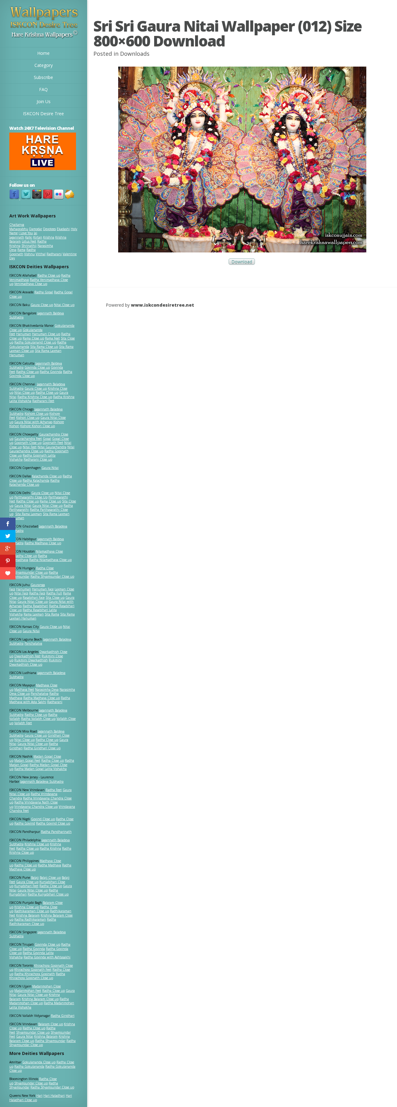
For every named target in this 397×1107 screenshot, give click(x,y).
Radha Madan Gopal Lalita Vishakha (40, 769)
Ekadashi (63, 229)
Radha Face (37, 593)
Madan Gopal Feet (27, 760)
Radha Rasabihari (35, 606)
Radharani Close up (38, 459)
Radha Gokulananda (29, 1066)
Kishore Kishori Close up (37, 426)
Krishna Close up (37, 844)
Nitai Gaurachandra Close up (41, 449)
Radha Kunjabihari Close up (48, 894)
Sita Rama (52, 614)
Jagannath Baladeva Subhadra (37, 675)
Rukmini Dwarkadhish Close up (35, 662)
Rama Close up (33, 338)
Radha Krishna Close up (34, 397)
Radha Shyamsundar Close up (52, 576)
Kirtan (37, 237)
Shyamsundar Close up (31, 572)
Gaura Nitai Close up (47, 505)
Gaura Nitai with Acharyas (33, 422)
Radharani (54, 254)
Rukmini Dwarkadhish (31, 660)
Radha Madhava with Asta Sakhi (39, 700)
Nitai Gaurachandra (52, 447)
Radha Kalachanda (36, 480)
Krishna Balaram (28, 915)
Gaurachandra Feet (28, 438)
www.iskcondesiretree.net (162, 305)
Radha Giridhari (62, 1015)
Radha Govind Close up (53, 823)
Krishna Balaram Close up (40, 999)
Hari (39, 1095)
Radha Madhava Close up (43, 543)
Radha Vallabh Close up (38, 718)
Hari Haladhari (54, 1095)
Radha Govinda (51, 372)
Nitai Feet (30, 447)
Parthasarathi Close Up (30, 497)
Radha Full (54, 593)
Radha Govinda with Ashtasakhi (47, 957)
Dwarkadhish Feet (27, 656)
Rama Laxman (34, 614)
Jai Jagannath (23, 235)
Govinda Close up (37, 367)
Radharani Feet (43, 401)
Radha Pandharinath (56, 831)
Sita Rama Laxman (28, 514)
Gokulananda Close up (39, 1062)
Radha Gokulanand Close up (35, 342)
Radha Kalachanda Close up (34, 482)
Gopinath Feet (52, 442)
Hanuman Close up (46, 334)
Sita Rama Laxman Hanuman (35, 352)
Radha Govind (24, 823)
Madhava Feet (24, 689)
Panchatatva (33, 643)
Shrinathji (29, 245)
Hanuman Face (43, 589)
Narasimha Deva (47, 689)
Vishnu (29, 254)
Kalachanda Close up (47, 476)
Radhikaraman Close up (31, 911)
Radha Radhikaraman (30, 919)
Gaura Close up (42, 305)
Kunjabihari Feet (26, 886)
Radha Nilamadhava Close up (50, 560)
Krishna (48, 237)
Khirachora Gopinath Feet (32, 969)
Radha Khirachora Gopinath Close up (37, 976)
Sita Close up (55, 597)
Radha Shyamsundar (50, 1041)
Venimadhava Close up (30, 284)
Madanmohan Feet (27, 990)
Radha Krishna (50, 848)
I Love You (26, 233)
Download (241, 262)
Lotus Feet (29, 241)
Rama (21, 249)
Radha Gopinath (22, 251)
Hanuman (23, 334)
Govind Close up (43, 819)
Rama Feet (52, 338)
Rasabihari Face (34, 597)
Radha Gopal (43, 292)
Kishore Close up (36, 413)
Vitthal (41, 254)
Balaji (35, 877)
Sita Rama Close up (44, 346)
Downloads (134, 53)
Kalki (28, 237)
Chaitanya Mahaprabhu (18, 226)
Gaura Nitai (50, 468)
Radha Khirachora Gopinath (34, 974)
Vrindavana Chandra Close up (36, 806)
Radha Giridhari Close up (42, 748)
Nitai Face (21, 593)
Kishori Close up (27, 417)
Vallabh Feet (23, 723)
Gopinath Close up (28, 442)
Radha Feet (54, 790)
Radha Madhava (49, 865)
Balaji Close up (50, 877)
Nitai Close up (64, 305)
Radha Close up (49, 275)
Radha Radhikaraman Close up (32, 921)
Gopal (47, 438)
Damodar (35, 229)
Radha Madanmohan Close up (39, 1001)
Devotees (49, 229)
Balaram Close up (50, 1024)
